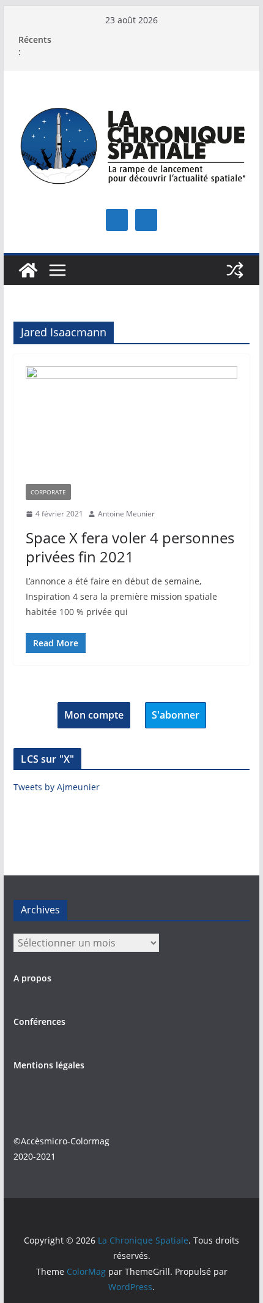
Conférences (39, 1021)
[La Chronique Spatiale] (28, 270)
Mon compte (94, 715)
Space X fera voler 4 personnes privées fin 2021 (130, 547)
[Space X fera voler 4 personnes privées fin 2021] (131, 425)
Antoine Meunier (126, 513)
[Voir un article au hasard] (235, 270)
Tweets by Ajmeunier (56, 787)
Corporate (48, 492)
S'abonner (175, 715)
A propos (32, 978)
